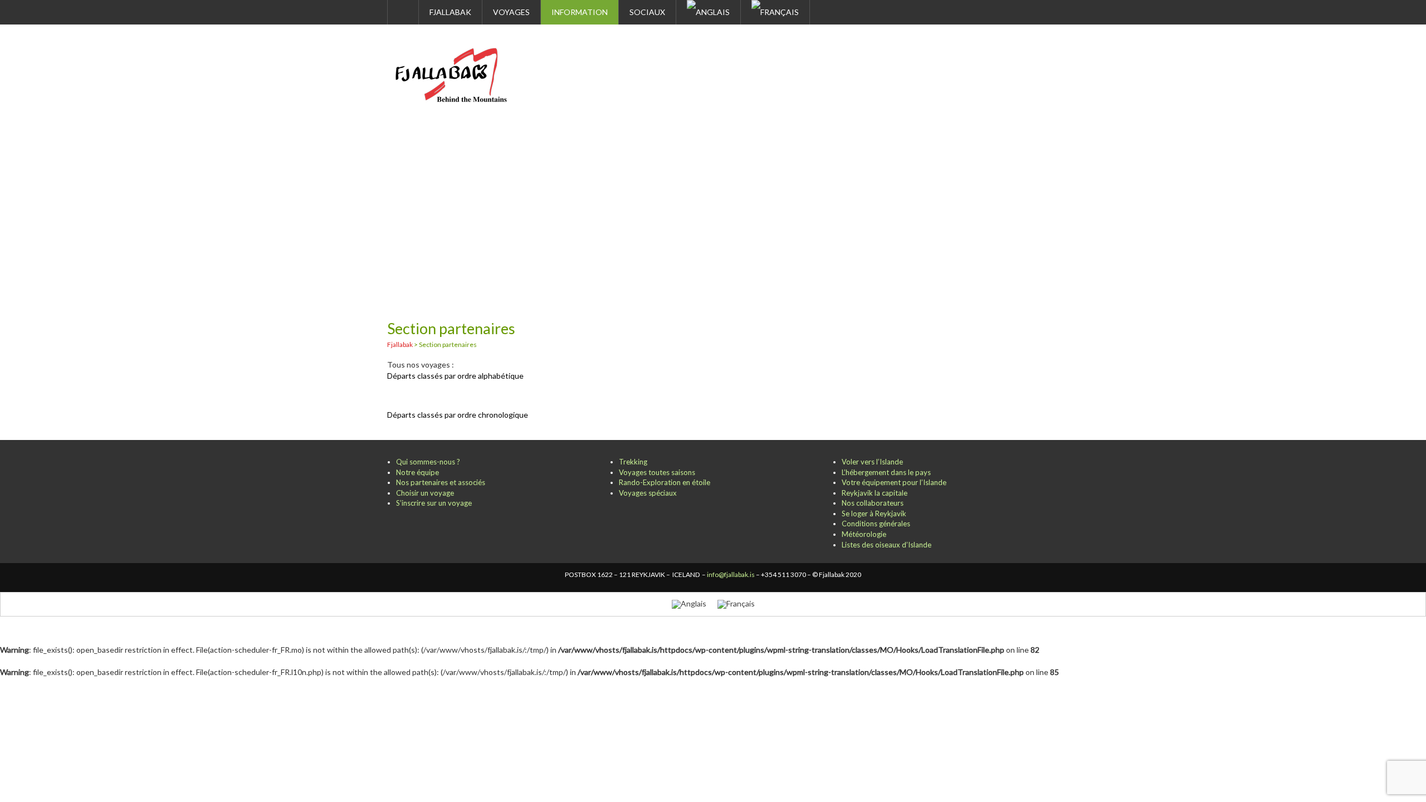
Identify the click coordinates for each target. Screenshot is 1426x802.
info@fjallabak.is (731, 574)
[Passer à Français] (736, 604)
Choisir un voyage (425, 492)
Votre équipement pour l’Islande (894, 482)
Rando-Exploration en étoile (664, 482)
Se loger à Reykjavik (874, 513)
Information (579, 12)
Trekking (633, 461)
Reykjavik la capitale (874, 492)
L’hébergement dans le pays (886, 472)
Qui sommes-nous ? (428, 461)
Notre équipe (417, 472)
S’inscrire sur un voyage (434, 502)
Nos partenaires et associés (440, 482)
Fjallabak (450, 12)
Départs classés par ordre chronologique (457, 414)
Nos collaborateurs (873, 502)
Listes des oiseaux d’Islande (886, 544)
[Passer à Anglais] (708, 12)
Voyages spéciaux (648, 492)
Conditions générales (876, 523)
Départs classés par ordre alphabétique (455, 375)
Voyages (511, 12)
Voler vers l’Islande (872, 461)
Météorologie (864, 534)
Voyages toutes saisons (657, 472)
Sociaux (647, 12)
